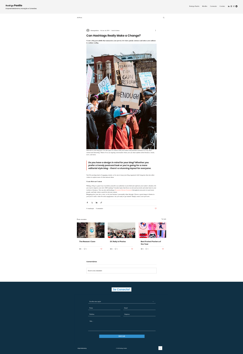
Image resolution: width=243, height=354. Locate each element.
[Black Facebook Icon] (234, 6)
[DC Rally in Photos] (121, 230)
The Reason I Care (87, 241)
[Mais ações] (155, 30)
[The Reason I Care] (91, 230)
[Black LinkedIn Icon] (229, 6)
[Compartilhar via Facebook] (87, 202)
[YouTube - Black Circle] (236, 6)
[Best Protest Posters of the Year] (152, 230)
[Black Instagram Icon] (231, 6)
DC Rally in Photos (118, 241)
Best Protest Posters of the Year (151, 242)
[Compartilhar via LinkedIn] (96, 202)
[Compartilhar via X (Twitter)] (92, 202)
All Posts (79, 17)
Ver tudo (163, 219)
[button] (164, 17)
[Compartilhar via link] (101, 202)
